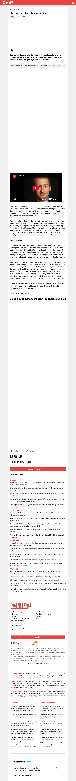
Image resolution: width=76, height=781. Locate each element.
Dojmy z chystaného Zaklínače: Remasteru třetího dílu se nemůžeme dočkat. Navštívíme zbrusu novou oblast (24, 716)
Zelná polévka (16, 685)
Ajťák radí (54, 676)
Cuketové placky (60, 683)
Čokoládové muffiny (55, 681)
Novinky (16, 9)
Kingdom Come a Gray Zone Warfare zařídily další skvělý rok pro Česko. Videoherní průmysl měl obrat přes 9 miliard (24, 723)
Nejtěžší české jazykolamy (23, 676)
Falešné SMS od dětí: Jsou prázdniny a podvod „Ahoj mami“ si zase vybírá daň (35, 560)
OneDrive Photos (27, 693)
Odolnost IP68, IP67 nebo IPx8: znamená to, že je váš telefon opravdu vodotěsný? (37, 580)
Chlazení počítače (29, 691)
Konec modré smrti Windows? (42, 693)
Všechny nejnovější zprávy (38, 469)
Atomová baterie (27, 695)
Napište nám (32, 451)
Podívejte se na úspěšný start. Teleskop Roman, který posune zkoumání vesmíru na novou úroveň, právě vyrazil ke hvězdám (23, 731)
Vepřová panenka (29, 681)
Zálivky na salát (49, 683)
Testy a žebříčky (16, 510)
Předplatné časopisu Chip (19, 612)
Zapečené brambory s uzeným (25, 687)
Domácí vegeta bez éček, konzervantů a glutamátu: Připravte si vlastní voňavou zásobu (51, 731)
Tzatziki (23, 685)
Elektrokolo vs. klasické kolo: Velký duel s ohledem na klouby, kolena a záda (35, 577)
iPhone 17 (13, 697)
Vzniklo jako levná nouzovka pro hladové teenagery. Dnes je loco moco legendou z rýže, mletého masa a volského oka (52, 716)
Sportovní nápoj (38, 683)
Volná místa (14, 614)
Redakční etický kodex (43, 614)
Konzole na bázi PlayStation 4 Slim (43, 695)
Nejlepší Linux (42, 697)
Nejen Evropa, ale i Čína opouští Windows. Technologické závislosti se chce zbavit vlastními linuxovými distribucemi (23, 708)
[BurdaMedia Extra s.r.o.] (21, 606)
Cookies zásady (16, 625)
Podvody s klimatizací (30, 697)
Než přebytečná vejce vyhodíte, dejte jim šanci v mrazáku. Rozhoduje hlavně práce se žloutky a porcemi (52, 708)
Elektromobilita (59, 695)
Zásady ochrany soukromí (19, 623)
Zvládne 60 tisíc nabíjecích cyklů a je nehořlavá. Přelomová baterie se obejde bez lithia (24, 746)
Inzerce (38, 616)
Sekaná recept (31, 685)
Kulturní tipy (46, 676)
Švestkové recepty (52, 685)
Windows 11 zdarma (58, 693)
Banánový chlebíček (16, 683)
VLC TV (20, 697)
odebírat (38, 637)
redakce (12, 17)
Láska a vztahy (37, 676)
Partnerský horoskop (55, 674)
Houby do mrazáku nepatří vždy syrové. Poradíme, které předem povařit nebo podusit (51, 723)
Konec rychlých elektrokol (43, 691)
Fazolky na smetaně (42, 681)
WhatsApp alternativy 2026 (41, 677)
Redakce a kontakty (42, 612)
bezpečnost (14, 541)
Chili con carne (28, 683)
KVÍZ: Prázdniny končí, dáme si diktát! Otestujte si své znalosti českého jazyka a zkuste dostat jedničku (52, 744)
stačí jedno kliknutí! (54, 65)
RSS (37, 618)
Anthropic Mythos (16, 695)
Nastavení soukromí (17, 621)
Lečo (44, 685)
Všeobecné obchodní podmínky (21, 618)
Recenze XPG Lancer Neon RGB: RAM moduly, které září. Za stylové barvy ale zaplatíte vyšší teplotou (22, 739)
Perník (39, 685)
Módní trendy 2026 (26, 677)
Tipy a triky (14, 569)
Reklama (13, 616)
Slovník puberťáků (42, 674)
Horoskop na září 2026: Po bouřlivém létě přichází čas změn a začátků (52, 738)
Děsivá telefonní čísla (29, 674)
